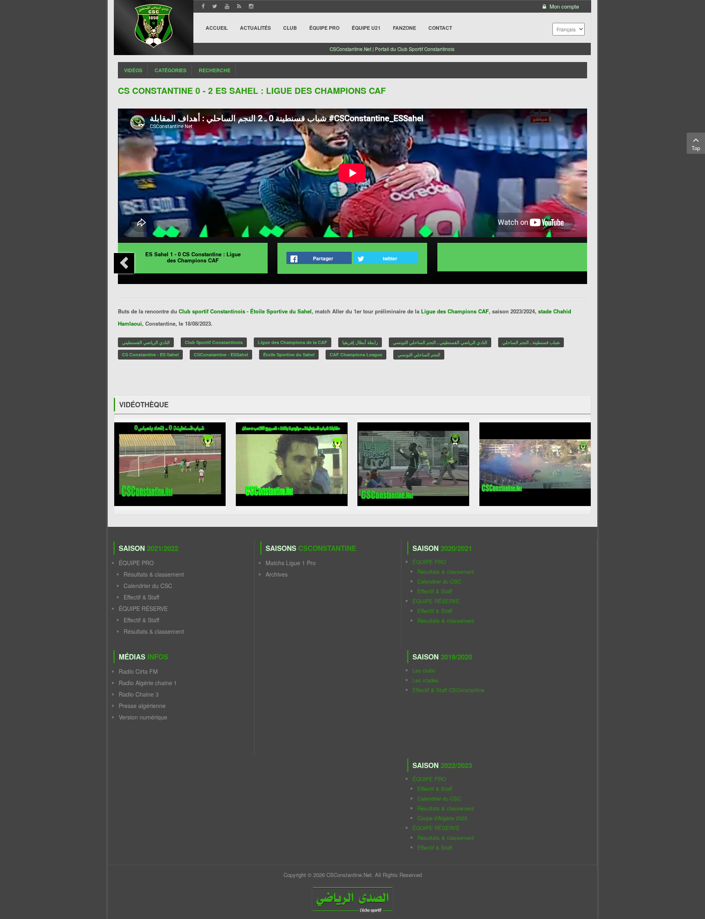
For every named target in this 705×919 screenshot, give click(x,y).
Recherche (215, 70)
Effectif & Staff (141, 597)
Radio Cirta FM (138, 671)
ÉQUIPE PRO (136, 563)
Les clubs (423, 670)
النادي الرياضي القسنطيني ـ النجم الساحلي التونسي (440, 342)
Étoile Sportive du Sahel (289, 354)
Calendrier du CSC (148, 586)
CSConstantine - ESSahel (221, 354)
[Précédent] (124, 263)
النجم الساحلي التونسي (418, 354)
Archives (277, 574)
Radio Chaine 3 (139, 694)
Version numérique (143, 717)
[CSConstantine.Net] (153, 24)
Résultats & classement (154, 574)
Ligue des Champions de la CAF (292, 342)
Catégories (170, 70)
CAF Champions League (356, 354)
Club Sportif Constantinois (214, 342)
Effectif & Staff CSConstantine (448, 690)
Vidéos (133, 70)
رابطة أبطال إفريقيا (360, 342)
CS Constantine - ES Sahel (150, 354)
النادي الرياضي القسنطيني (146, 342)
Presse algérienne (142, 705)
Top (696, 148)
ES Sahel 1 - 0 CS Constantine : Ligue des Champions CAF (193, 257)
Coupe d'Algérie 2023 (442, 818)
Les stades (425, 680)
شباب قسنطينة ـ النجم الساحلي (531, 342)
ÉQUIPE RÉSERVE (143, 608)
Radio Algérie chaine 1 (148, 683)
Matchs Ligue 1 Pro (291, 563)
